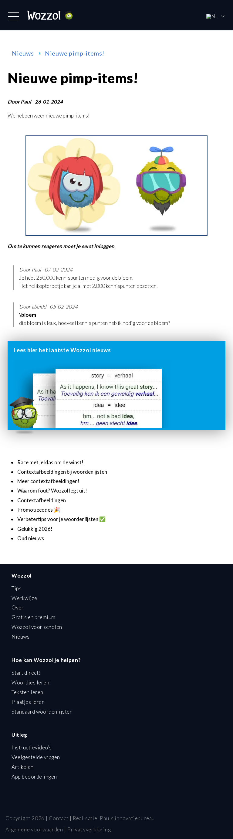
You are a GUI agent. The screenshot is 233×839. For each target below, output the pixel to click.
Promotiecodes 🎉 (38, 509)
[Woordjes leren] (116, 234)
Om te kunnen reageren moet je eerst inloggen (61, 246)
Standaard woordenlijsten (42, 711)
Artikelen (23, 767)
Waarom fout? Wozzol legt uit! (52, 490)
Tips (17, 588)
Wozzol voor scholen (37, 627)
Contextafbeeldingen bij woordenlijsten (62, 472)
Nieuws (23, 53)
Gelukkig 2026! (34, 529)
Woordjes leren (30, 682)
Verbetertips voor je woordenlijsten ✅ (61, 519)
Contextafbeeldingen (41, 500)
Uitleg (19, 735)
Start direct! (26, 673)
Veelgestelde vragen (36, 757)
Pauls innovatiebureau (127, 818)
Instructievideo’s (32, 747)
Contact (59, 818)
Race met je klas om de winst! (50, 462)
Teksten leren (27, 692)
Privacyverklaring (89, 829)
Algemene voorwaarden (34, 829)
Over (18, 607)
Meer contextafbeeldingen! (48, 481)
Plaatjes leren (28, 702)
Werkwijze (24, 598)
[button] (13, 16)
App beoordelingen (34, 776)
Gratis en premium (34, 617)
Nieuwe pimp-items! (74, 53)
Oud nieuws (30, 538)
